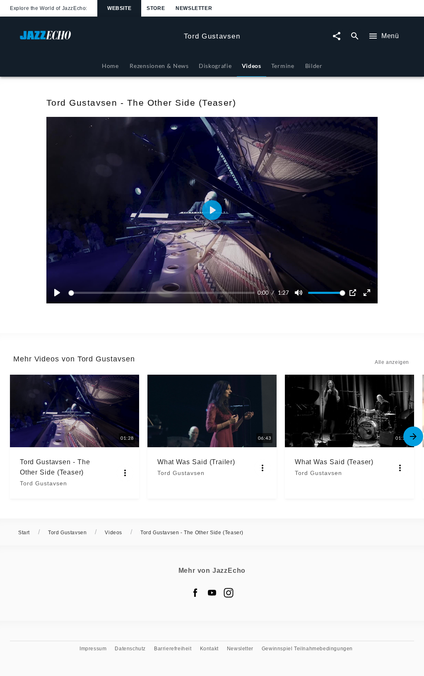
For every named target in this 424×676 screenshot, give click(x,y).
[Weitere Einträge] (413, 436)
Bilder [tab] (314, 65)
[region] (212, 210)
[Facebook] (195, 592)
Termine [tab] (282, 65)
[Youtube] (212, 592)
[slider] (163, 293)
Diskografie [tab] (215, 65)
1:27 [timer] (283, 292)
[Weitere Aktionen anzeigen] (125, 473)
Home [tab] (110, 65)
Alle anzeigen (392, 362)
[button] (212, 210)
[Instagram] (228, 592)
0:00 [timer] (263, 292)
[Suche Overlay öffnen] (355, 36)
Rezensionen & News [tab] (159, 65)
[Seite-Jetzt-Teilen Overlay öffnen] (336, 36)
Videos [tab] (251, 65)
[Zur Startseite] (98, 39)
